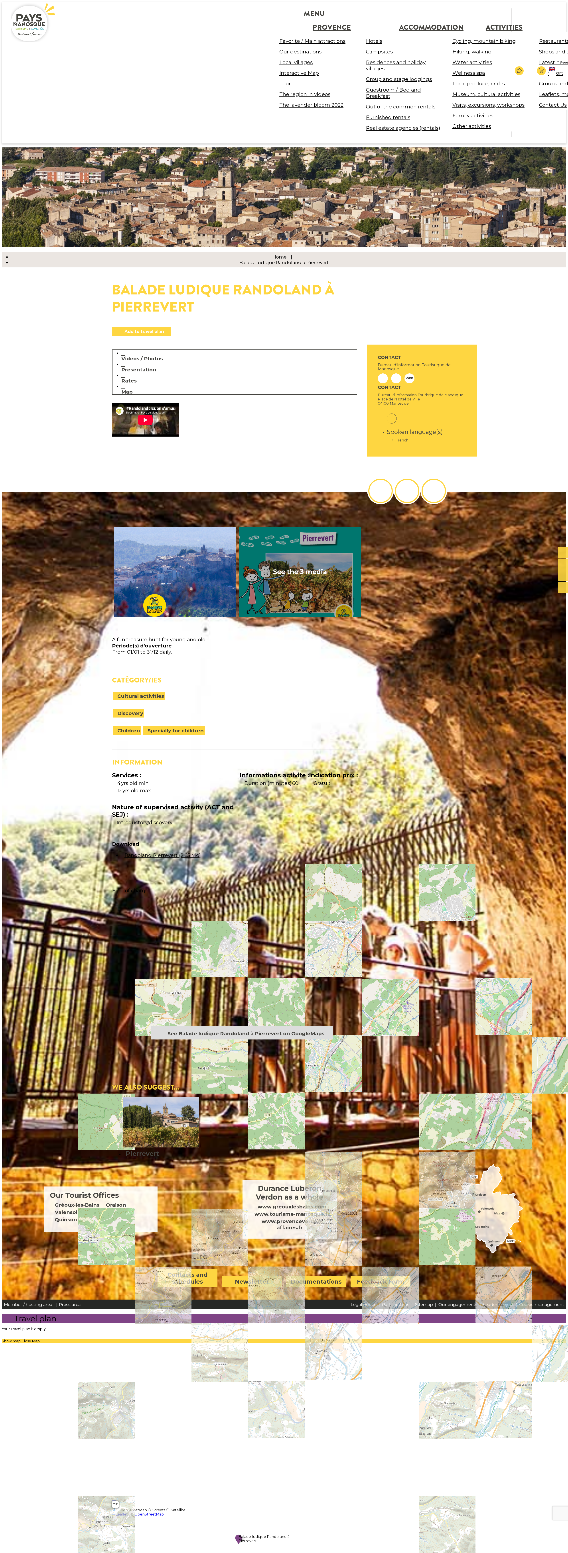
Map (127, 392)
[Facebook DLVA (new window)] (380, 491)
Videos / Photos (142, 358)
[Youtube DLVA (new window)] (434, 491)
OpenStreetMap (149, 1514)
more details (161, 1128)
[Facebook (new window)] (392, 416)
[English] (552, 73)
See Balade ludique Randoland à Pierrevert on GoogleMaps (246, 1033)
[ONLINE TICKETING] (563, 553)
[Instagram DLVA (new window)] (407, 491)
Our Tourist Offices (84, 1195)
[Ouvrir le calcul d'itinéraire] (115, 1504)
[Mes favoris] (519, 70)
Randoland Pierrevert (162, 855)
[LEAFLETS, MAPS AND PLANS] (563, 564)
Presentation (138, 370)
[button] (542, 70)
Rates (129, 381)
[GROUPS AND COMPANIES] (563, 576)
